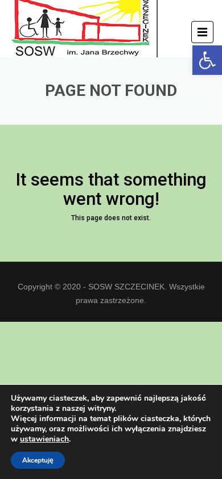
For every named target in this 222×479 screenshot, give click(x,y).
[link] (207, 60)
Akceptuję (38, 460)
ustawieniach (44, 439)
